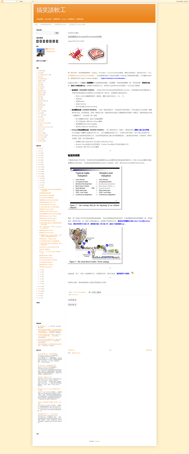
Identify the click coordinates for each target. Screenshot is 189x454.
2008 (39, 295)
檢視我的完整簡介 (50, 51)
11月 (41, 180)
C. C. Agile (41, 115)
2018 (39, 164)
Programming (41, 135)
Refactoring (41, 137)
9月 (41, 185)
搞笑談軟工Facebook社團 (77, 24)
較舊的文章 (149, 350)
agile (73, 294)
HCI (39, 125)
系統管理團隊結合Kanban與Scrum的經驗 (50, 214)
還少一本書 (41, 111)
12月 (41, 178)
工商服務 (40, 71)
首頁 (36, 24)
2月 (41, 281)
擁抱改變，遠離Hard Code (45, 377)
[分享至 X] (96, 292)
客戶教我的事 (41, 79)
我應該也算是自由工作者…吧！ (47, 202)
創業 (39, 97)
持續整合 (40, 81)
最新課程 (40, 95)
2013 (39, 176)
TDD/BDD (40, 141)
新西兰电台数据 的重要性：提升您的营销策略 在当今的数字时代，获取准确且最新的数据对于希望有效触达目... (50, 331)
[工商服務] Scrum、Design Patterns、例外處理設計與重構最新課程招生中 (50, 235)
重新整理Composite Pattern (46, 209)
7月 (41, 269)
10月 (41, 182)
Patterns (40, 133)
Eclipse (40, 121)
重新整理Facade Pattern (45, 267)
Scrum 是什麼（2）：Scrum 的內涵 (47, 353)
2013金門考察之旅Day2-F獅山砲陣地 (49, 207)
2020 (39, 160)
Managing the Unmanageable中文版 (49, 247)
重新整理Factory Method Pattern (48, 218)
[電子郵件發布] (89, 292)
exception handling (43, 123)
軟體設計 (40, 93)
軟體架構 (40, 91)
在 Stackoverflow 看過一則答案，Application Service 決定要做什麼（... (49, 335)
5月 (41, 274)
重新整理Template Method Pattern (48, 211)
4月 (41, 276)
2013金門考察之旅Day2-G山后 (47, 204)
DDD (39, 117)
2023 (39, 153)
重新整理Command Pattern (46, 232)
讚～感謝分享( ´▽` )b (43, 326)
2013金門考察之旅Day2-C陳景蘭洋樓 (49, 241)
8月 (41, 187)
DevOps (40, 119)
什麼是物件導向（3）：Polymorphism (48, 414)
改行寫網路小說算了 (43, 75)
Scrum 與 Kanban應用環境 (46, 197)
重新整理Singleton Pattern (46, 230)
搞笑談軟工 (51, 10)
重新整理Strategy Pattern (46, 257)
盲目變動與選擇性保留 (45, 193)
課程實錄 (40, 105)
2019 (39, 162)
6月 (41, 272)
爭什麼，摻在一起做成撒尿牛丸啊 (47, 365)
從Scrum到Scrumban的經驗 (46, 195)
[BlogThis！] (94, 292)
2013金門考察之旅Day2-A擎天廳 (48, 260)
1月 (41, 283)
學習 (39, 107)
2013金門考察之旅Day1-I (46, 262)
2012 (39, 286)
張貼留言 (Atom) (76, 353)
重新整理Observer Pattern (46, 264)
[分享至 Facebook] (98, 292)
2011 (39, 288)
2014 (39, 174)
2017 (39, 167)
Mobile (40, 131)
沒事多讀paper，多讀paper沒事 (47, 238)
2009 (39, 293)
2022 (39, 155)
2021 (39, 157)
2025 (39, 148)
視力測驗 (40, 87)
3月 (41, 279)
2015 (39, 171)
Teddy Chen (51, 49)
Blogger (97, 441)
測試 (39, 99)
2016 (39, 169)
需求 (39, 103)
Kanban (40, 129)
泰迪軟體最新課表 (46, 24)
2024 (39, 151)
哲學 (39, 83)
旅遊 (39, 85)
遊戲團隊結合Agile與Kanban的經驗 (48, 200)
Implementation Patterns (44, 127)
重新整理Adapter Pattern (45, 255)
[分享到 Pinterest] (100, 292)
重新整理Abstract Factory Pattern (48, 216)
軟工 (39, 89)
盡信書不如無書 (42, 101)
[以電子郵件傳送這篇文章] (93, 292)
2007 (39, 298)
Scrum (76, 294)
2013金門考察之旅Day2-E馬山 (47, 220)
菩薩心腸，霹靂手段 (44, 249)
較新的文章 (71, 350)
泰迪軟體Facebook (60, 24)
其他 (39, 77)
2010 (39, 291)
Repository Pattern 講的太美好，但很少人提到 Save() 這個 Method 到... (49, 340)
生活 (39, 73)
